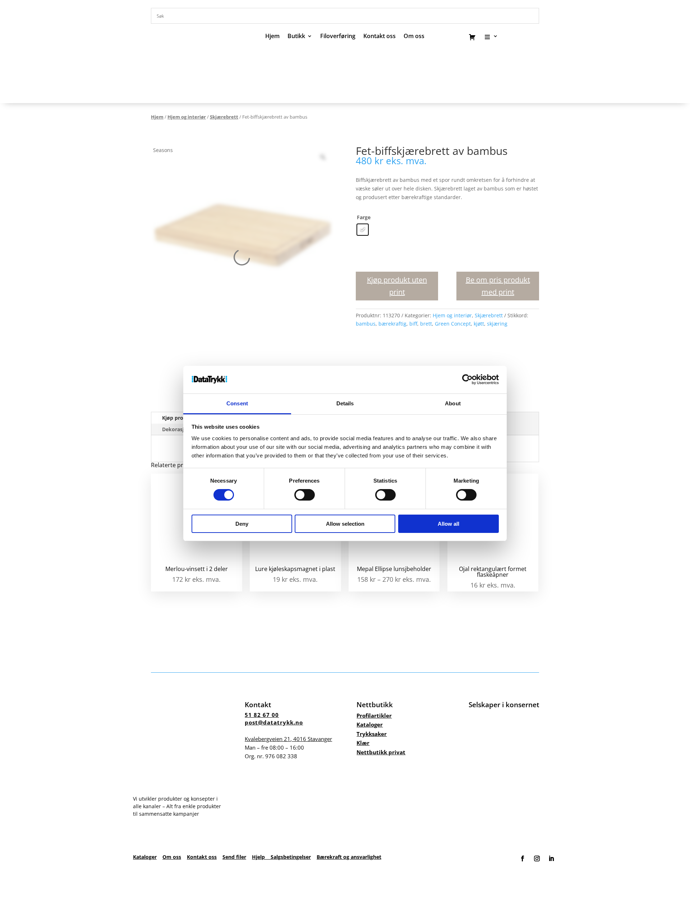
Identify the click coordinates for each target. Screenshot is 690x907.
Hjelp (261, 856)
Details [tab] (345, 403)
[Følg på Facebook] (522, 858)
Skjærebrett (224, 117)
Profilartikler (374, 715)
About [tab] (453, 403)
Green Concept (453, 323)
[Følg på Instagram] (537, 858)
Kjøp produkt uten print (397, 286)
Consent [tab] (237, 403)
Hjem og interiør (186, 117)
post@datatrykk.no (274, 722)
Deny (241, 524)
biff (413, 323)
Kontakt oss (379, 36)
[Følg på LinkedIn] (551, 858)
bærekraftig (392, 323)
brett (426, 323)
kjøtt (479, 323)
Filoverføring (337, 36)
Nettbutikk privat (380, 752)
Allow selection (345, 524)
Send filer (234, 856)
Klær (362, 742)
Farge (364, 217)
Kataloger (369, 724)
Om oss (171, 856)
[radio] (362, 229)
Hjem (272, 36)
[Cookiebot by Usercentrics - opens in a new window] (467, 379)
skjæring (497, 323)
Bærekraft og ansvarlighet (349, 856)
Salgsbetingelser (291, 856)
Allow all (448, 524)
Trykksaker (371, 733)
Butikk (296, 36)
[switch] (304, 495)
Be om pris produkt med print (498, 286)
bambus (366, 323)
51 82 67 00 (262, 714)
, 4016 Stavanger (288, 738)
